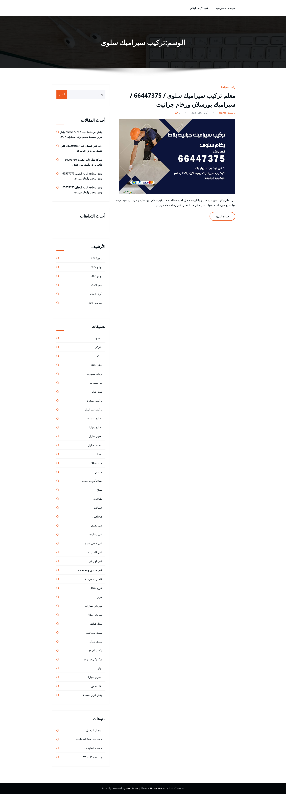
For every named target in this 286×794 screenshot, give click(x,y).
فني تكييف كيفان (199, 8)
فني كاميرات (95, 552)
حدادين (98, 472)
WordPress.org (92, 757)
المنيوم (98, 338)
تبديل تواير (96, 391)
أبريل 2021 (96, 294)
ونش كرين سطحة (92, 695)
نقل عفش (96, 686)
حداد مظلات (95, 463)
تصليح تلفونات (94, 418)
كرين (99, 597)
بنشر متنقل (96, 365)
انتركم (98, 347)
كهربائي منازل (94, 615)
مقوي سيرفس (94, 632)
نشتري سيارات (94, 677)
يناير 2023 (96, 258)
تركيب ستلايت (94, 400)
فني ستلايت (95, 534)
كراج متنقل (96, 588)
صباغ (99, 490)
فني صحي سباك (93, 543)
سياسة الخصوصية (225, 8)
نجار (100, 668)
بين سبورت (96, 383)
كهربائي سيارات (93, 606)
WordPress (132, 788)
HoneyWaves (157, 788)
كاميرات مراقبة (93, 579)
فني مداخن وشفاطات (90, 570)
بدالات (98, 356)
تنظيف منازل (95, 445)
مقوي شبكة (95, 641)
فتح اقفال (97, 516)
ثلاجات (98, 454)
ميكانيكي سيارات (92, 659)
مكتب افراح (95, 650)
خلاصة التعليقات (93, 748)
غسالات (98, 507)
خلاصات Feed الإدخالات (89, 739)
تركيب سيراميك (228, 87)
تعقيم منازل (95, 436)
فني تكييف (96, 525)
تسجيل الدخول (94, 730)
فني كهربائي (95, 561)
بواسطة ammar (227, 112)
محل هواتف (96, 623)
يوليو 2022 (96, 267)
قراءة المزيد (222, 216)
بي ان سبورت (94, 374)
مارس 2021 (95, 303)
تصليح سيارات (94, 427)
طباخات (97, 499)
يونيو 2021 (96, 276)
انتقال (62, 94)
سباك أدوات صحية (92, 481)
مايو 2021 (96, 285)
